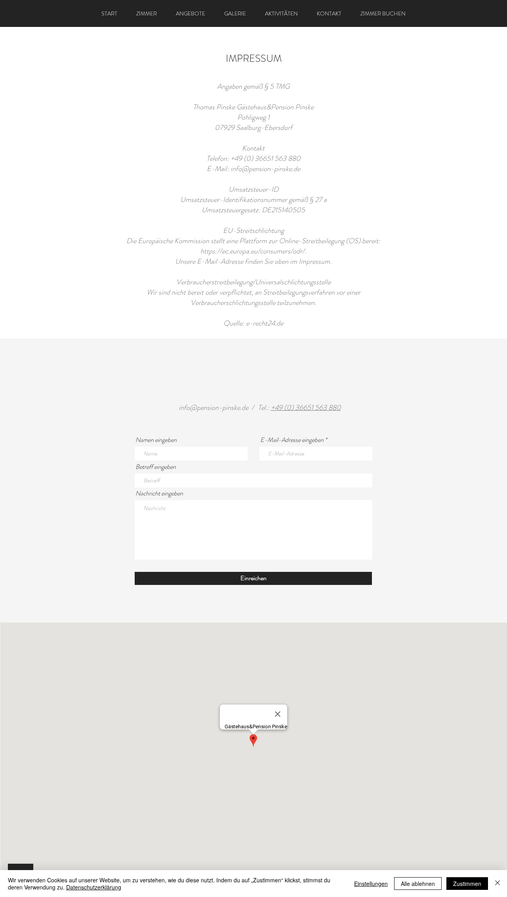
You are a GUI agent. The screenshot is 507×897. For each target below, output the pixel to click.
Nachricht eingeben (159, 493)
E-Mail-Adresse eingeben (292, 440)
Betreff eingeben (155, 467)
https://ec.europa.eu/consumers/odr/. (253, 251)
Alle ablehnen (418, 883)
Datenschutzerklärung (93, 887)
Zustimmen (467, 883)
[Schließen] (497, 883)
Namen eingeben (156, 440)
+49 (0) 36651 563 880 (306, 407)
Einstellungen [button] (371, 883)
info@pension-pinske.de (265, 169)
